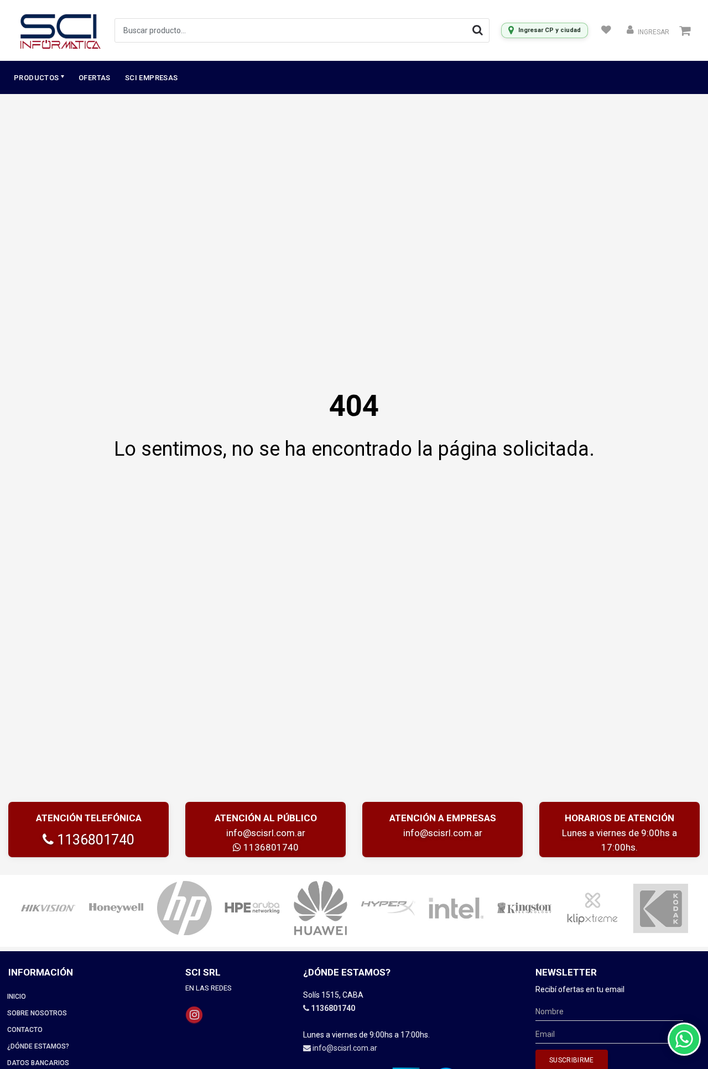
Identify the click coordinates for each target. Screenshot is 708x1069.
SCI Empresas (151, 78)
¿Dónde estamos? (38, 1046)
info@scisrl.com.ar (265, 832)
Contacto (25, 1030)
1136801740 (94, 840)
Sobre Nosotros (37, 1013)
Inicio (16, 996)
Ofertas (95, 78)
